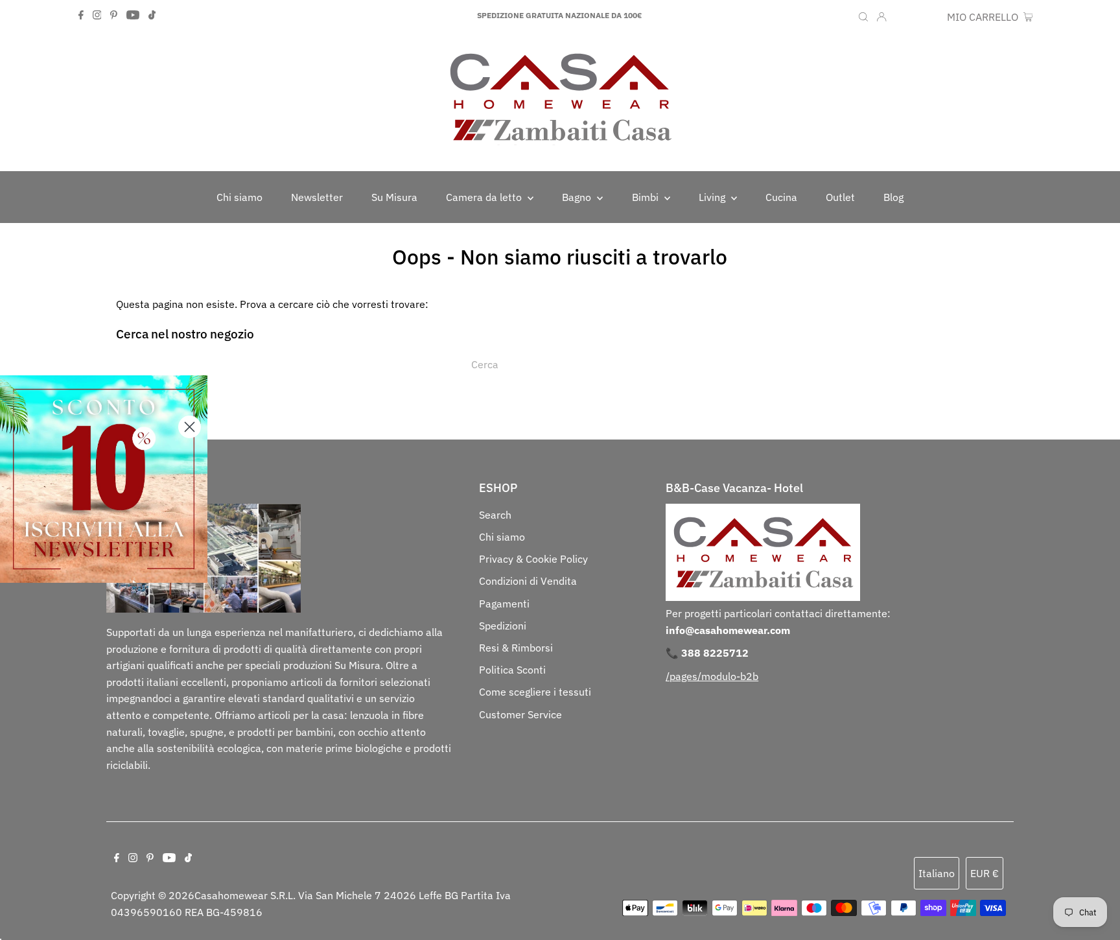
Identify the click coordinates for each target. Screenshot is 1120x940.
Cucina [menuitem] (781, 197)
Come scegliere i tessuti (535, 691)
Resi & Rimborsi (516, 647)
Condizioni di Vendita (528, 580)
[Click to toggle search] (863, 15)
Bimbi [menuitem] (646, 197)
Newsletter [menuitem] (317, 197)
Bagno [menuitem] (578, 197)
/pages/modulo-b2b (712, 676)
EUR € (926, 16)
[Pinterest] (114, 15)
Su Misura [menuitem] (394, 197)
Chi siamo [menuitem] (239, 197)
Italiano (936, 873)
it (900, 16)
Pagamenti (504, 603)
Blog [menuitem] (893, 197)
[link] (103, 479)
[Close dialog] (189, 427)
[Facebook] (81, 15)
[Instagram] (97, 15)
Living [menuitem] (713, 197)
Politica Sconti (512, 669)
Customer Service (520, 714)
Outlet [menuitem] (840, 197)
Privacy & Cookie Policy (533, 558)
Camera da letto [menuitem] (485, 197)
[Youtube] (133, 15)
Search (495, 514)
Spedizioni (502, 625)
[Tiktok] (152, 15)
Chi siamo (502, 536)
